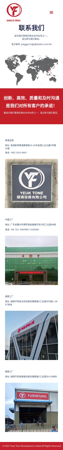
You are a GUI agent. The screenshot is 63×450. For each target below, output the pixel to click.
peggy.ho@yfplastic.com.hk (36, 44)
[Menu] (51, 12)
